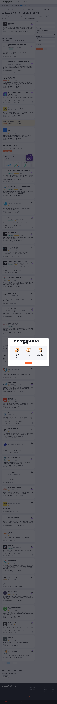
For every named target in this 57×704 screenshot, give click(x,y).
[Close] (48, 339)
